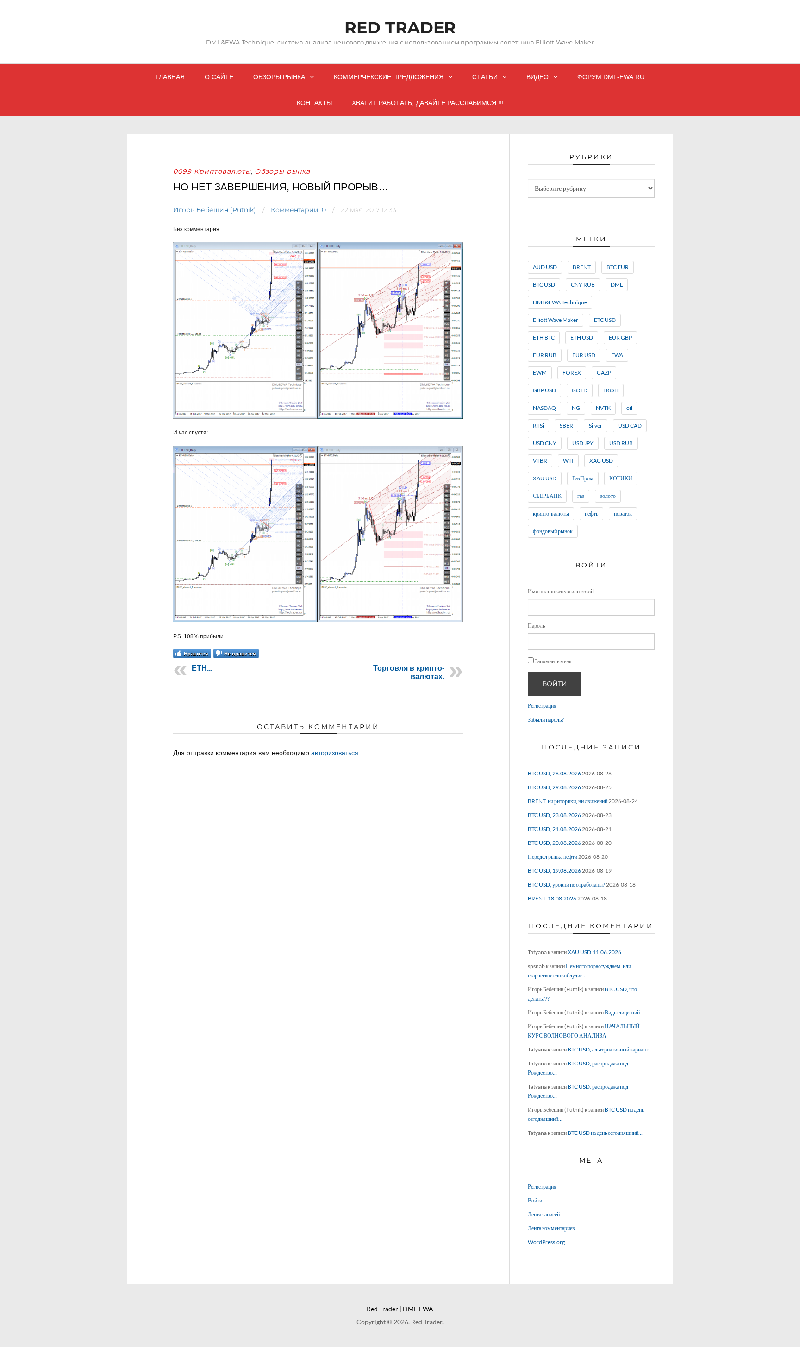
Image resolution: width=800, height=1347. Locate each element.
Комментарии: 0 (298, 210)
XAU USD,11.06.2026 (594, 952)
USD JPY (583, 443)
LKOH (611, 390)
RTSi (538, 425)
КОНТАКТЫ (314, 103)
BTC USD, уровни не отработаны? (566, 884)
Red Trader (400, 28)
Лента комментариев (551, 1228)
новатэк (623, 513)
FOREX (571, 372)
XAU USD (544, 478)
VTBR (540, 460)
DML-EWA (418, 1309)
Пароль (536, 625)
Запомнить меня (553, 661)
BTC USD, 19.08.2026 (554, 870)
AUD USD (545, 267)
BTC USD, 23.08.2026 (554, 815)
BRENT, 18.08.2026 (552, 898)
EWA (617, 355)
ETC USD (605, 319)
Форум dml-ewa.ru (610, 77)
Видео (537, 77)
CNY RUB (583, 284)
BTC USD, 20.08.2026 (554, 842)
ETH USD (581, 337)
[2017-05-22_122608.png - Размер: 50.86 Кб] (318, 620)
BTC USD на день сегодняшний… (605, 1132)
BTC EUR (617, 267)
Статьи (485, 77)
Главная (170, 77)
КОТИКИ (620, 478)
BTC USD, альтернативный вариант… (610, 1049)
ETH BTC (544, 337)
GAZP (604, 372)
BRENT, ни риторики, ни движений (567, 801)
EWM (540, 372)
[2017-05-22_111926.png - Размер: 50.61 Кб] (318, 417)
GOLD (580, 390)
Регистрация (542, 705)
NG (576, 407)
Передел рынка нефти (552, 856)
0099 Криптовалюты (212, 171)
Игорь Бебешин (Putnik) (214, 210)
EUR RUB (544, 355)
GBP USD (544, 390)
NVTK (603, 407)
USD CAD (630, 425)
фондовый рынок (553, 531)
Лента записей (544, 1214)
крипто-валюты (551, 513)
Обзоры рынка (279, 77)
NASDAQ (544, 407)
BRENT (582, 267)
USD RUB (621, 443)
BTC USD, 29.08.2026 (554, 787)
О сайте (219, 77)
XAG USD (601, 460)
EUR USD (583, 355)
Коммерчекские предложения (389, 77)
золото (608, 495)
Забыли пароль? (546, 719)
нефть (591, 513)
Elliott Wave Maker (555, 319)
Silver (595, 425)
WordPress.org (546, 1242)
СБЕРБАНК (547, 495)
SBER (566, 425)
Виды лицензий (622, 1012)
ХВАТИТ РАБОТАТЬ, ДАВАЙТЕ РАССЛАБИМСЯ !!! (428, 103)
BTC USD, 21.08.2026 (554, 828)
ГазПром (583, 478)
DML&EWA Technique (560, 302)
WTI (568, 460)
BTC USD (544, 284)
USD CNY (544, 443)
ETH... (202, 668)
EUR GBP (620, 337)
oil (629, 407)
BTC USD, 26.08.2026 (554, 773)
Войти (554, 684)
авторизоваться (334, 752)
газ (580, 495)
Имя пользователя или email (561, 591)
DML (617, 284)
